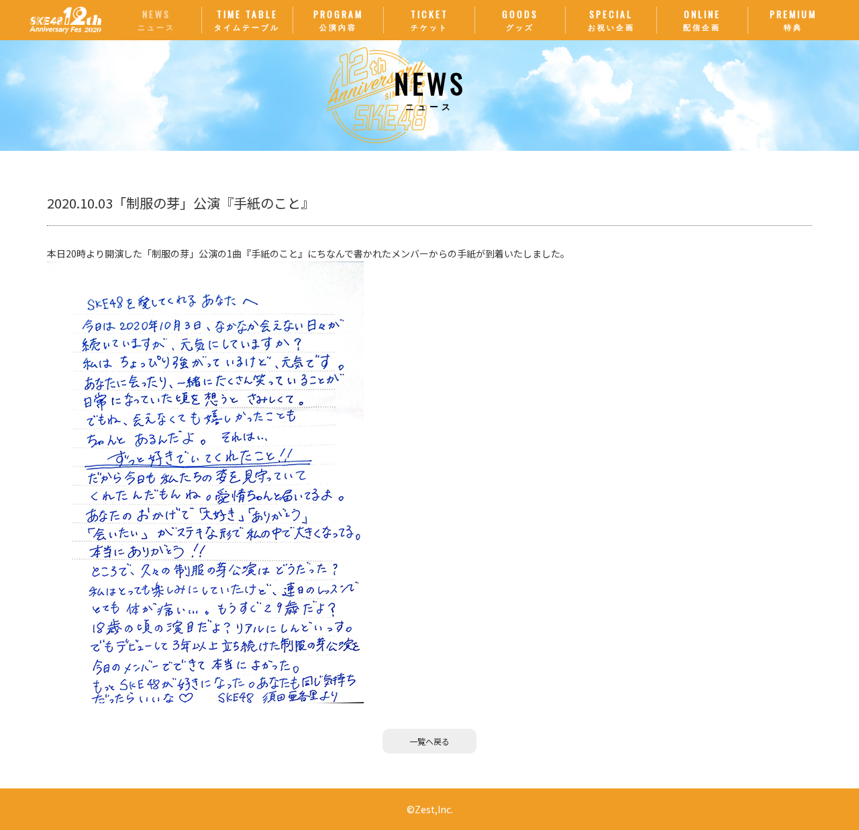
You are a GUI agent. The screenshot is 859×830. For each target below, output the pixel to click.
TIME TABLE (247, 19)
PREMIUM (793, 19)
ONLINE (702, 19)
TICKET (429, 19)
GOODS (520, 19)
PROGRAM (338, 19)
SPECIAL (611, 19)
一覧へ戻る (429, 741)
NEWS (156, 19)
